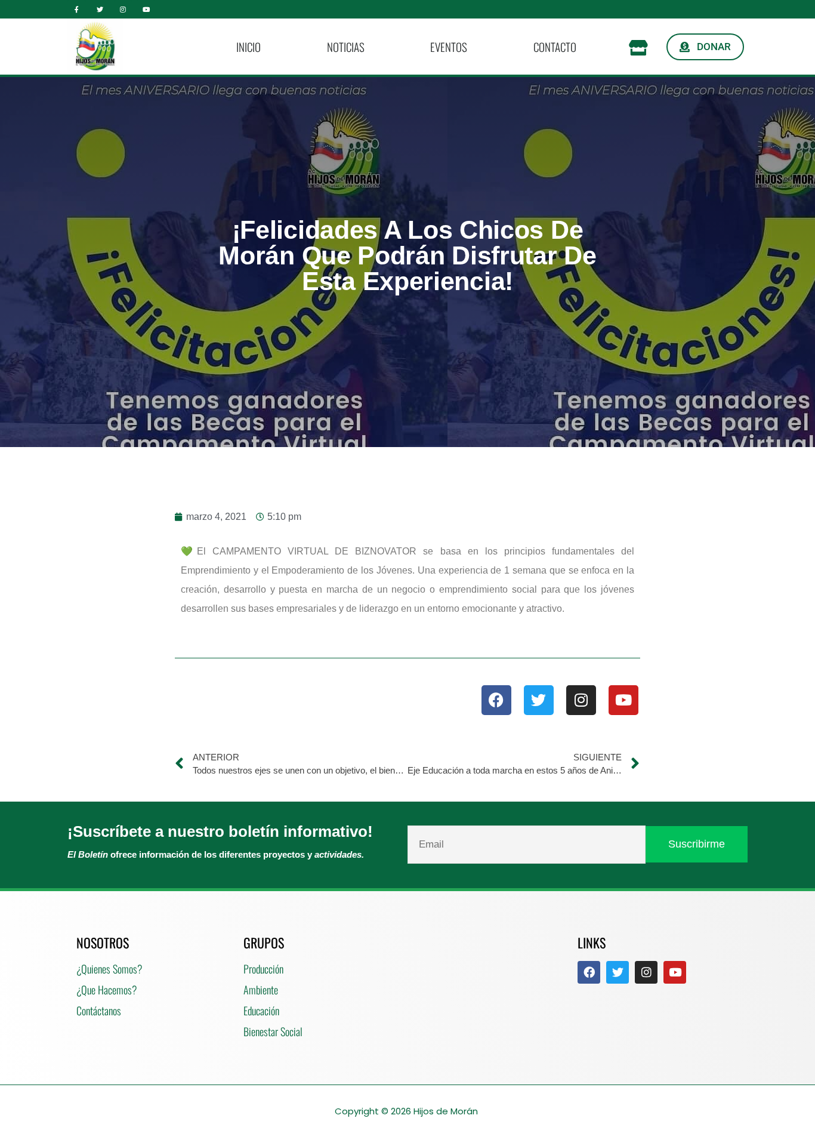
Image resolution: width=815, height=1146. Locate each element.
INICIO (248, 46)
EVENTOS (448, 46)
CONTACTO (554, 46)
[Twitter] (100, 9)
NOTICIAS (346, 46)
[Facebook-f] (76, 9)
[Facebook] (496, 700)
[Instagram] (123, 9)
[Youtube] (146, 9)
